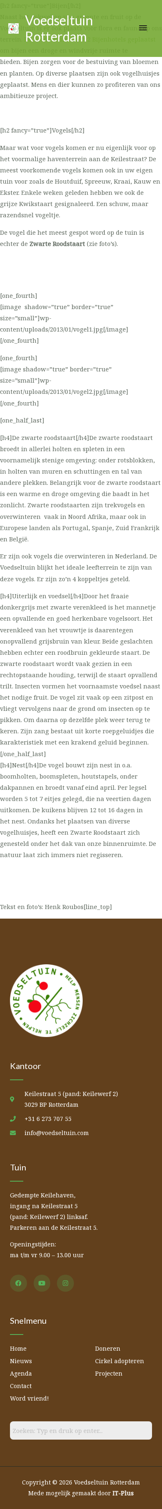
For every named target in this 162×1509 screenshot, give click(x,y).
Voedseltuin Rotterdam (59, 28)
